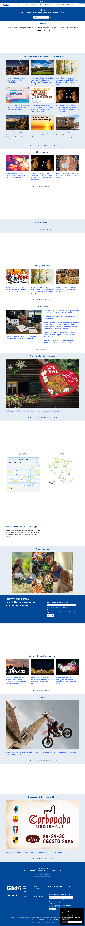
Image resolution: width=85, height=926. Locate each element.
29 (33, 484)
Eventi (19, 5)
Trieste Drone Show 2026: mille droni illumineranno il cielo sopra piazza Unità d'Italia (42, 681)
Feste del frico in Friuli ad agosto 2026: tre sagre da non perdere (67, 289)
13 (25, 475)
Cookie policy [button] (70, 917)
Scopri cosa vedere (42, 875)
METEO (35, 886)
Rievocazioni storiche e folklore (68, 28)
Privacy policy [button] (77, 917)
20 (25, 480)
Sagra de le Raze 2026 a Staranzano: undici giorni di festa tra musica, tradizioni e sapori (67, 81)
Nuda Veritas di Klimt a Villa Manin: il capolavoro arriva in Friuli (67, 176)
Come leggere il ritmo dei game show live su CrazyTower (60, 318)
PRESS (24, 896)
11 (15, 475)
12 (20, 475)
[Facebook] (40, 1)
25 (15, 484)
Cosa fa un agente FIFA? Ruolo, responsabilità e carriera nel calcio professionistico (23, 338)
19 (20, 480)
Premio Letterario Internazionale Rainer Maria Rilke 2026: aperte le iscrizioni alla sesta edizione (59, 335)
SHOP (35, 891)
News (25, 5)
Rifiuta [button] (65, 922)
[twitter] (12, 894)
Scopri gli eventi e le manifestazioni (42, 145)
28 (29, 484)
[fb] (8, 894)
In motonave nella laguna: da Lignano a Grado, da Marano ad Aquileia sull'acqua (42, 135)
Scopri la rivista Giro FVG (42, 229)
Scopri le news (41, 349)
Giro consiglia (33, 5)
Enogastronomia (12, 28)
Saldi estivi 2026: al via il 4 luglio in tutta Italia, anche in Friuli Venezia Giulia (59, 342)
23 (38, 480)
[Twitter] (42, 1)
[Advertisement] (42, 43)
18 (15, 480)
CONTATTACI (37, 888)
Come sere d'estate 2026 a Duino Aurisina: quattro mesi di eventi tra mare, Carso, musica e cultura (42, 109)
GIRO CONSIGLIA (27, 893)
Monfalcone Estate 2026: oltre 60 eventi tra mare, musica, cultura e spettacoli (17, 108)
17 (11, 480)
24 (11, 484)
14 (29, 475)
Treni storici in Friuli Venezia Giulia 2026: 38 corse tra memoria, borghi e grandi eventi (67, 136)
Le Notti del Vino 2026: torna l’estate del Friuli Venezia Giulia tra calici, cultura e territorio (17, 136)
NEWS (24, 891)
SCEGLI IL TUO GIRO (38, 896)
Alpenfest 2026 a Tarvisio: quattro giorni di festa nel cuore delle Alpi (16, 289)
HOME (24, 886)
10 (11, 475)
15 (33, 475)
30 (38, 484)
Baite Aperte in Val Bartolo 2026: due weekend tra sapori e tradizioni (32, 411)
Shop (63, 5)
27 (25, 484)
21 (29, 480)
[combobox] (41, 17)
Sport (45, 30)
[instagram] (16, 894)
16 (38, 475)
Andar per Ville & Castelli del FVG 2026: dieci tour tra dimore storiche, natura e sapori (42, 81)
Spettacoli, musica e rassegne (47, 28)
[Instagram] (44, 1)
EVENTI (24, 888)
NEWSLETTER (37, 893)
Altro (50, 30)
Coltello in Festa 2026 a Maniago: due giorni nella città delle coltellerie (16, 176)
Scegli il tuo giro (22, 9)
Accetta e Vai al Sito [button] (75, 922)
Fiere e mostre (37, 30)
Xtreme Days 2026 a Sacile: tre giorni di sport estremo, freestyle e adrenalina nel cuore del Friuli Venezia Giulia (41, 753)
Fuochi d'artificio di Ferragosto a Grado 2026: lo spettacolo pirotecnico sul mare (66, 681)
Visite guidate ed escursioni (27, 28)
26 (20, 484)
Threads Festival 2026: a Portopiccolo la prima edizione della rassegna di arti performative (16, 681)
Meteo (41, 5)
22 (33, 480)
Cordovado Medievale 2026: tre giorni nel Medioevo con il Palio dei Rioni (34, 852)
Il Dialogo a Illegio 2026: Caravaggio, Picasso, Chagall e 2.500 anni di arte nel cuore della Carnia (67, 109)
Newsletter (70, 5)
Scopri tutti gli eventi (41, 186)
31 (11, 489)
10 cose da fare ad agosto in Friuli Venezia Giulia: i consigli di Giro (16, 80)
